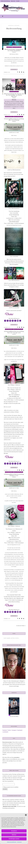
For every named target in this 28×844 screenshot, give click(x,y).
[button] (26, 815)
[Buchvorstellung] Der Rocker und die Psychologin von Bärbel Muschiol (14, 95)
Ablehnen (14, 834)
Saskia (15, 448)
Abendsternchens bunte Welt (9, 806)
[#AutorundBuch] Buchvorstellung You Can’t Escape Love (14, 332)
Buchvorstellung (17, 47)
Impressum (13, 1)
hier (23, 446)
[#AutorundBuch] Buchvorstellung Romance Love (14, 475)
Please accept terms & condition (10, 787)
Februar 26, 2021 (7, 72)
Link (22, 598)
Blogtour (9, 47)
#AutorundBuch (9, 116)
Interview (7, 142)
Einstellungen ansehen (14, 838)
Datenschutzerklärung (5, 1)
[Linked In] (23, 72)
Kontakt (17, 1)
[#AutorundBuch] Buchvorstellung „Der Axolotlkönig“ (14, 119)
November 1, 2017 (7, 618)
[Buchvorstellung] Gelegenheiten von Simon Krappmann (14, 50)
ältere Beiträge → (21, 625)
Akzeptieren (14, 830)
